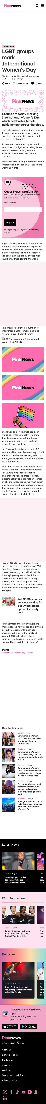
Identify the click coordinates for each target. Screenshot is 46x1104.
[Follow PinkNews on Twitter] (5, 1093)
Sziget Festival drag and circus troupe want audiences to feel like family (18, 989)
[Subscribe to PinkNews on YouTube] (23, 1093)
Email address (13, 203)
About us (6, 1049)
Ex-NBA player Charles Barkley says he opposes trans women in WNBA (16, 880)
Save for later (22, 83)
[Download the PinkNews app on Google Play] (28, 1026)
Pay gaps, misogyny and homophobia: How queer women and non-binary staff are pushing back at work (29, 789)
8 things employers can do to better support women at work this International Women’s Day (30, 805)
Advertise (7, 1065)
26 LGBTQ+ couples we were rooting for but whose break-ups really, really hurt (30, 605)
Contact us (7, 1060)
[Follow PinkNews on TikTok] (17, 1093)
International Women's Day (13, 653)
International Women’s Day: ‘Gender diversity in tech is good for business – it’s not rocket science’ (30, 772)
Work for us (8, 1070)
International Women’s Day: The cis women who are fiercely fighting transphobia (29, 740)
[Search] (37, 5)
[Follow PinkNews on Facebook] (11, 1093)
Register (10, 222)
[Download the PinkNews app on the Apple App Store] (10, 1026)
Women (30, 653)
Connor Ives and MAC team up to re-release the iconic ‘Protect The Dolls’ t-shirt (17, 933)
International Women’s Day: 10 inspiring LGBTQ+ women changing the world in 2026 (30, 756)
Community (8, 46)
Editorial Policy (10, 1054)
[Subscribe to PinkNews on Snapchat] (36, 1093)
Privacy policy (9, 1080)
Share (7, 83)
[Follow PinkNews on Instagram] (30, 1093)
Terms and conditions (13, 1075)
